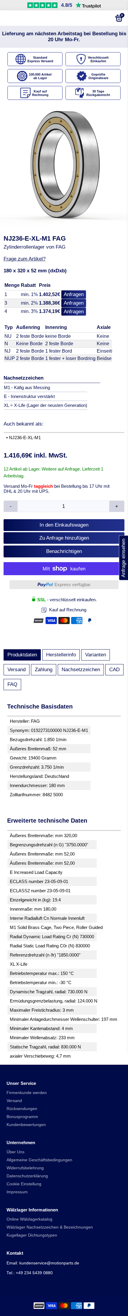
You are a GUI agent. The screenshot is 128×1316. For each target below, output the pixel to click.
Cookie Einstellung (24, 1184)
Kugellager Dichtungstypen (32, 1235)
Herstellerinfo (61, 655)
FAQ (12, 684)
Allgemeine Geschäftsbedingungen (39, 1160)
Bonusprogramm (22, 1116)
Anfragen (74, 294)
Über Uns (15, 1152)
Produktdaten (22, 655)
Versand (16, 669)
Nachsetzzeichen (81, 669)
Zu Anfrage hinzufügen (64, 538)
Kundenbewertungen (26, 1124)
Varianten (95, 655)
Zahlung (43, 669)
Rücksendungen (22, 1108)
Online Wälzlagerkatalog (29, 1219)
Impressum (17, 1192)
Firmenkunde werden (27, 1092)
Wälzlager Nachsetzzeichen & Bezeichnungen (50, 1227)
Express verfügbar (72, 584)
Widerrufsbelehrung (25, 1168)
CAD (114, 669)
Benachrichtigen (64, 551)
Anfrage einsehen (123, 558)
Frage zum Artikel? (25, 259)
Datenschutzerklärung (27, 1176)
